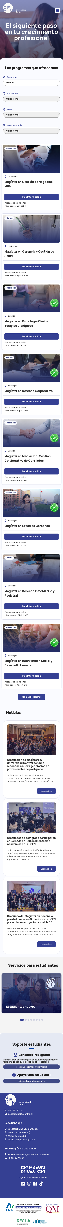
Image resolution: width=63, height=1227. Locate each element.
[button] (57, 10)
